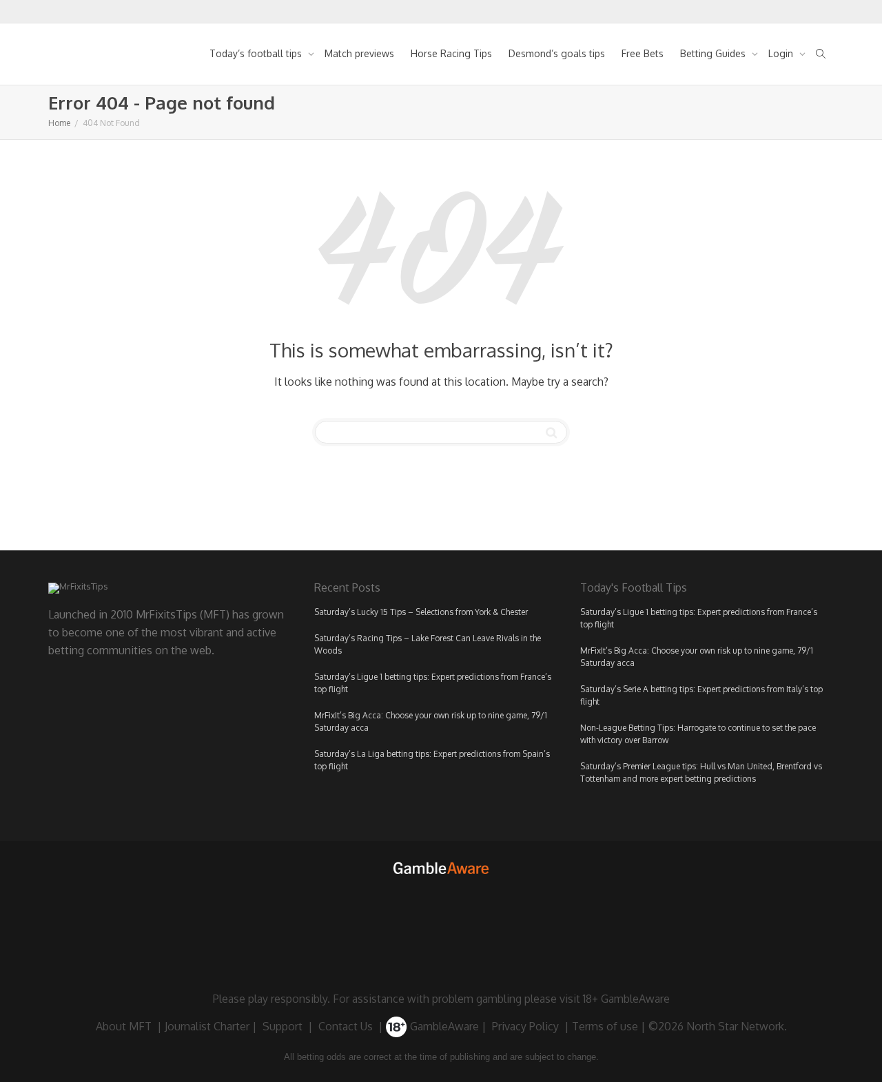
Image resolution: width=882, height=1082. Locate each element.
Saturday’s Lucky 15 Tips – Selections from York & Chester (421, 612)
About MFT (124, 1026)
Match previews (359, 53)
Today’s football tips (257, 53)
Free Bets (643, 53)
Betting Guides (714, 53)
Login (782, 53)
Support (282, 1026)
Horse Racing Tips (451, 53)
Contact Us (345, 1026)
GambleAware (443, 1026)
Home (59, 123)
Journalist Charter (207, 1026)
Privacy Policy (525, 1026)
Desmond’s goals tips (557, 53)
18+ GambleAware (626, 999)
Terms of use (605, 1026)
